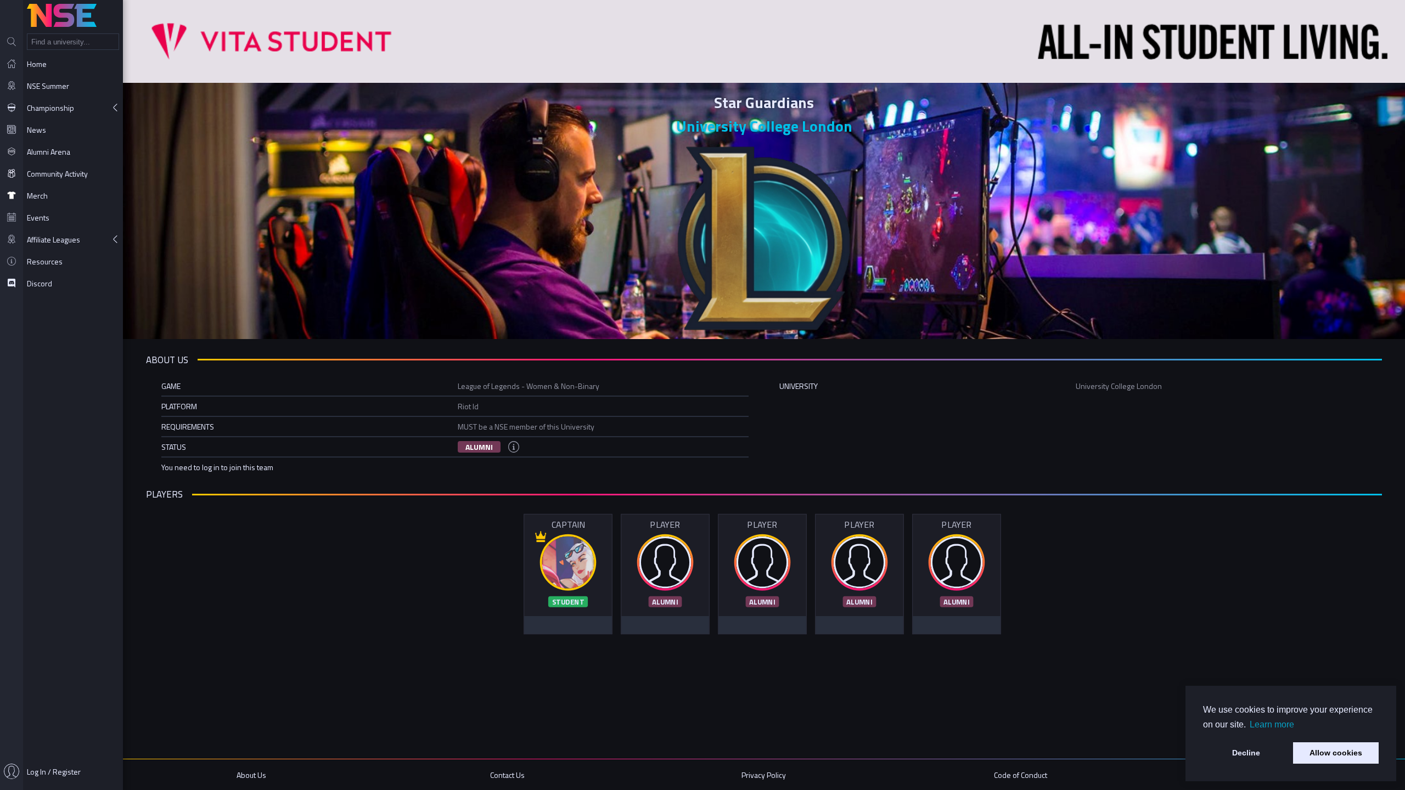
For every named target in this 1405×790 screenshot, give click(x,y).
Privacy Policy (763, 775)
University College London (764, 126)
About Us (251, 775)
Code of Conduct (1020, 775)
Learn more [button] (1272, 724)
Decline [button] (1246, 752)
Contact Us (507, 775)
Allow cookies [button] (1336, 752)
